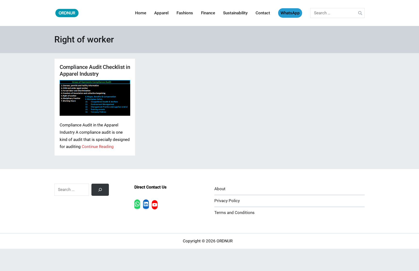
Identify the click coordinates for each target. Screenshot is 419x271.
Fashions (185, 13)
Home (140, 13)
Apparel (161, 13)
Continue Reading (98, 146)
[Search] (100, 190)
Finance (208, 13)
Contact (263, 13)
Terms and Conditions (234, 212)
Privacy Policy (227, 200)
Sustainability (235, 13)
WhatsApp (290, 13)
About (220, 189)
